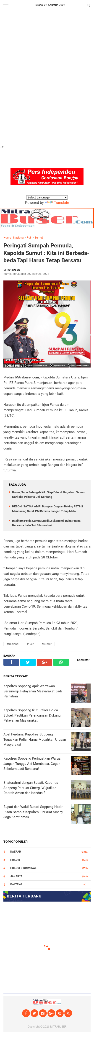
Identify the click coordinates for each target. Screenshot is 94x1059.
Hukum (15, 859)
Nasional (18, 237)
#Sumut (47, 644)
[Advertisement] (47, 25)
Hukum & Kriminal (23, 868)
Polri (29, 237)
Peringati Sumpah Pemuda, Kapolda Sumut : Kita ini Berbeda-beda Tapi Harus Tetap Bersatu (46, 253)
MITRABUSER (58, 1026)
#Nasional (12, 644)
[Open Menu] (5, 5)
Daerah (15, 851)
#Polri (30, 644)
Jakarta (16, 876)
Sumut (39, 237)
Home (7, 237)
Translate (61, 202)
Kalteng (16, 884)
